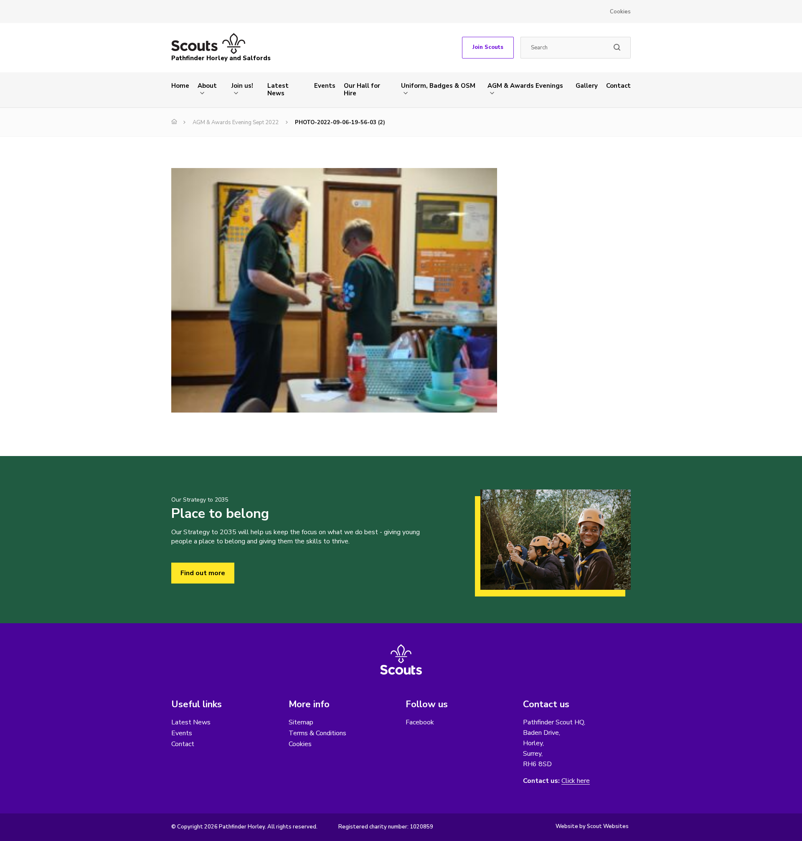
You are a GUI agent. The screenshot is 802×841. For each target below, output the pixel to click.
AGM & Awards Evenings (525, 86)
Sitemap (301, 722)
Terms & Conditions (317, 733)
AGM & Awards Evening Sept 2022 (236, 122)
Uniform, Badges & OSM (438, 86)
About (207, 86)
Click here (575, 781)
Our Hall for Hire (362, 89)
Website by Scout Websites (592, 826)
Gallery (587, 86)
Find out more (202, 573)
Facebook (420, 722)
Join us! (242, 86)
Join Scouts (487, 47)
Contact (618, 86)
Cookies (620, 11)
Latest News (278, 89)
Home (180, 86)
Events (324, 86)
